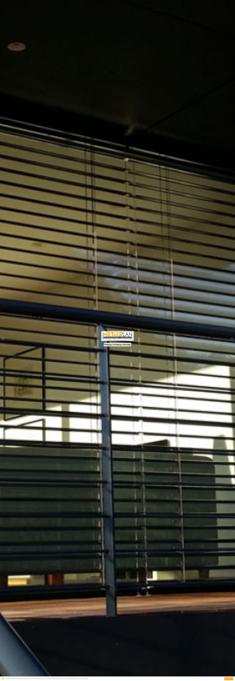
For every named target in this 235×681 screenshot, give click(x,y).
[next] (232, 338)
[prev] (2, 338)
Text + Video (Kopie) (117, 644)
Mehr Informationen (195, 678)
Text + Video (116, 644)
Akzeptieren (228, 678)
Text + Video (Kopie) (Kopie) (118, 644)
